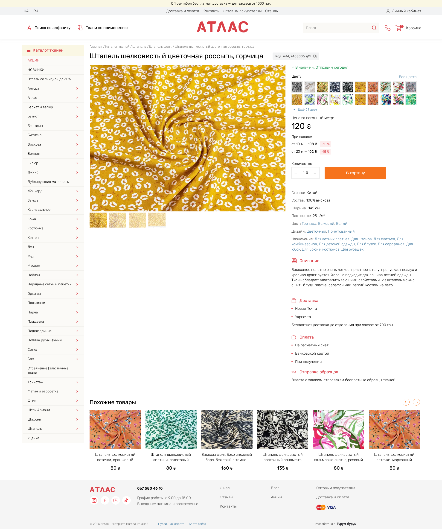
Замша (33, 200)
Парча (33, 312)
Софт (32, 359)
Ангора (33, 88)
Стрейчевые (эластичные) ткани (49, 370)
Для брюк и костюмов (321, 249)
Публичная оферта (171, 524)
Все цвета (408, 77)
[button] (406, 402)
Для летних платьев (332, 239)
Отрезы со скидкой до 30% (49, 79)
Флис (32, 401)
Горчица (309, 223)
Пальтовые (36, 303)
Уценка (33, 438)
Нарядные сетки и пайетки (50, 284)
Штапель (35, 429)
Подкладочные (40, 331)
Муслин (34, 265)
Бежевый (326, 223)
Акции (34, 60)
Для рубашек (352, 249)
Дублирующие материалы (49, 182)
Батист (33, 116)
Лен (31, 247)
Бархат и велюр (40, 107)
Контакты (211, 11)
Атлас (32, 98)
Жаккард (35, 191)
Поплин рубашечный (45, 340)
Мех (31, 256)
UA (26, 11)
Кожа (32, 219)
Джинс (33, 172)
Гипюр (33, 163)
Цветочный (316, 231)
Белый (341, 223)
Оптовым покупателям (242, 11)
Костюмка (36, 228)
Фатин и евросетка (43, 391)
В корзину (355, 173)
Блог (275, 488)
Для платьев (384, 239)
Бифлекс (34, 135)
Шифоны (34, 419)
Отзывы (272, 11)
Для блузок (366, 244)
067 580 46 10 (150, 488)
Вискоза (34, 144)
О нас (225, 488)
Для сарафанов (391, 244)
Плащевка (36, 321)
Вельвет (34, 154)
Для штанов (361, 239)
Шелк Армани (39, 410)
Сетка (32, 350)
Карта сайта (197, 524)
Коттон (33, 238)
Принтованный (341, 231)
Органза (34, 294)
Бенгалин (35, 126)
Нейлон (34, 275)
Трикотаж (35, 382)
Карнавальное (39, 210)
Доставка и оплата (182, 11)
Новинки (36, 70)
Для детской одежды (337, 244)
